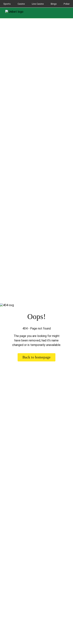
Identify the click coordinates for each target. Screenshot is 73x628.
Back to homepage (36, 357)
